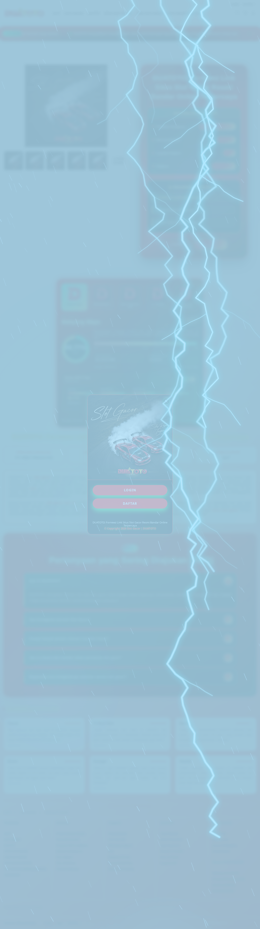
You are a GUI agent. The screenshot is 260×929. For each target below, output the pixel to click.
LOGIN (130, 490)
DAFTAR (130, 503)
